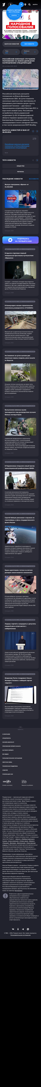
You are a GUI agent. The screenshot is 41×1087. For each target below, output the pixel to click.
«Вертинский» (21, 843)
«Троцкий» (5, 843)
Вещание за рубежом (27, 785)
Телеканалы (18, 890)
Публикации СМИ (7, 774)
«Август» (18, 839)
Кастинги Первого (7, 750)
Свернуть (20, 729)
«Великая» (13, 843)
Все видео (5, 754)
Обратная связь (7, 762)
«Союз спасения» (13, 841)
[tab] (11, 44)
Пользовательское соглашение (12, 758)
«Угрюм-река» (23, 841)
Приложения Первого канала (11, 746)
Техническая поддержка (10, 766)
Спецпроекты (6, 738)
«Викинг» (32, 841)
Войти (35, 4)
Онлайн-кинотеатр (8, 742)
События (5, 770)
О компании (6, 734)
